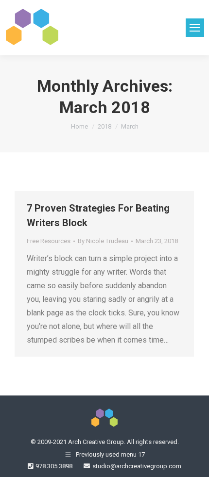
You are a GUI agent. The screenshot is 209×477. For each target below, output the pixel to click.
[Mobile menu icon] (195, 27)
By (103, 241)
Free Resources (48, 241)
